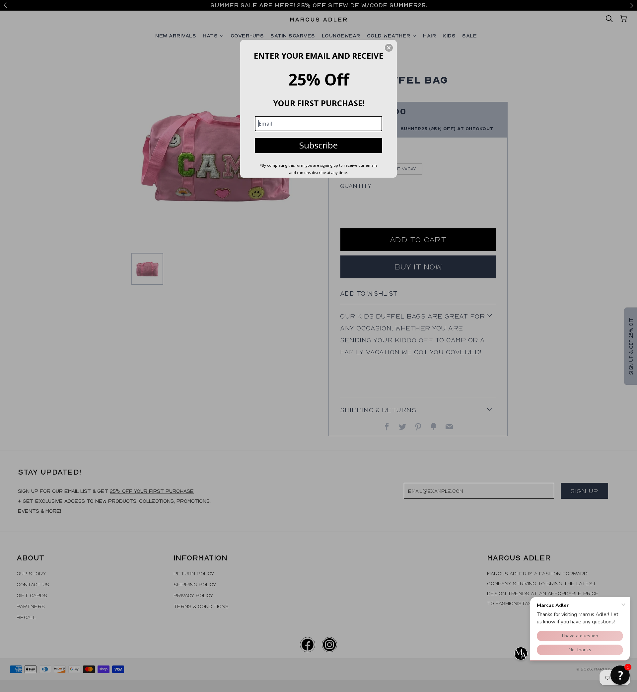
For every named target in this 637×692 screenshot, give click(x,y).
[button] (389, 48)
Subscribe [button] (318, 145)
